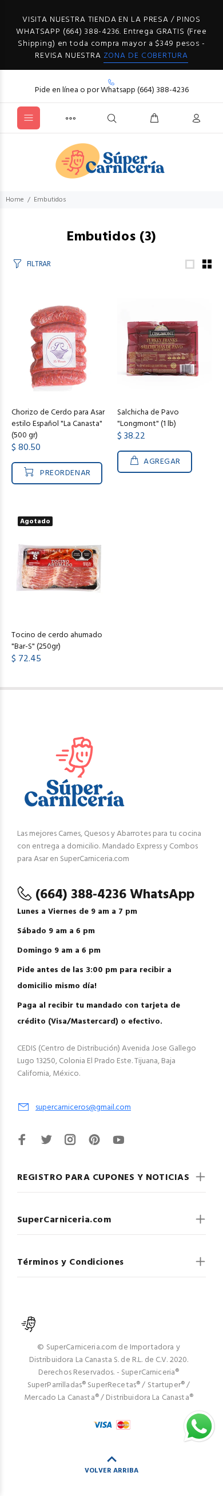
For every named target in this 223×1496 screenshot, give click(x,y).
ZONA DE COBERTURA (145, 55)
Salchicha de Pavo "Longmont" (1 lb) (148, 418)
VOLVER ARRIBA (111, 1471)
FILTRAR (39, 264)
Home (15, 200)
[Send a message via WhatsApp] (199, 1426)
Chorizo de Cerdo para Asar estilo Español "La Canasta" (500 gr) (58, 424)
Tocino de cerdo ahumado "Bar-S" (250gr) (56, 641)
